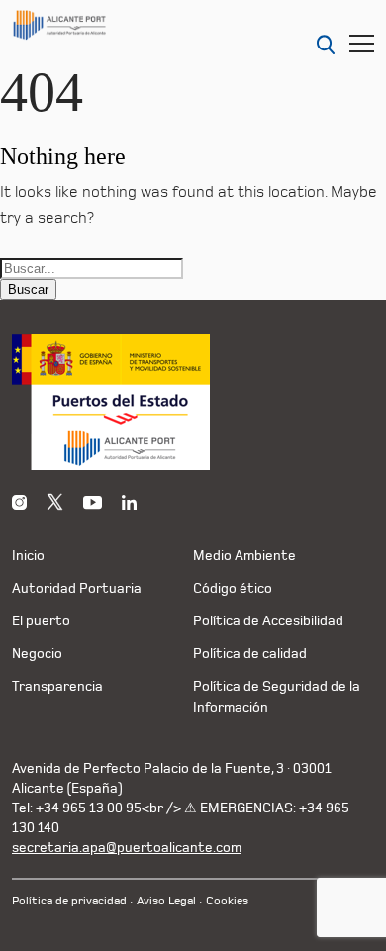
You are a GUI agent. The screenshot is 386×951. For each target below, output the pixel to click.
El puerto (41, 621)
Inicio (28, 555)
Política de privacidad (69, 901)
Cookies (227, 901)
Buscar (28, 289)
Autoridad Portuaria (77, 588)
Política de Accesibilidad (268, 621)
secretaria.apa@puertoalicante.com (126, 847)
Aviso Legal (166, 901)
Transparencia (57, 686)
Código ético (232, 588)
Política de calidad (250, 653)
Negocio (37, 653)
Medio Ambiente (244, 555)
